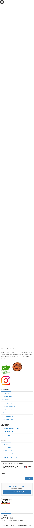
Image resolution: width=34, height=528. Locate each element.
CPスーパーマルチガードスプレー (10, 454)
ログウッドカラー (6, 435)
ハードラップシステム (7, 416)
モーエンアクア (6, 393)
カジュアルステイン (7, 447)
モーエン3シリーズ (7, 409)
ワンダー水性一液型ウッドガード (10, 428)
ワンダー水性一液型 (7, 396)
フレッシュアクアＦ (7, 403)
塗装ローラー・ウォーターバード (10, 457)
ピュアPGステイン (7, 450)
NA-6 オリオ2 (5, 399)
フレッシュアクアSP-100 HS (9, 406)
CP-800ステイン (6, 444)
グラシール (5, 413)
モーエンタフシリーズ (7, 431)
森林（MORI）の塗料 (7, 419)
